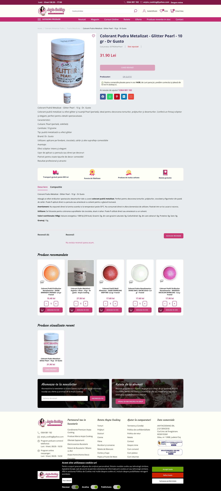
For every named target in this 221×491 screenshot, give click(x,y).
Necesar (66, 487)
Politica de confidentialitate (138, 430)
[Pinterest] (117, 97)
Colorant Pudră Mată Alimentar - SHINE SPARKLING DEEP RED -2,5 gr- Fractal (110, 290)
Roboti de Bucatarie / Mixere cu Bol (79, 449)
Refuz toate (167, 475)
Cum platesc (132, 453)
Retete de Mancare (105, 449)
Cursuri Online (111, 19)
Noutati (82, 19)
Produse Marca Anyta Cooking (80, 436)
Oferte (138, 19)
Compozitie (56, 186)
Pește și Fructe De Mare (107, 457)
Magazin (95, 19)
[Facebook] (103, 97)
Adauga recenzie (173, 236)
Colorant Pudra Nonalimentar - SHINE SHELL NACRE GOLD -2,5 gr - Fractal (140, 290)
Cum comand (133, 449)
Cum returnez (133, 457)
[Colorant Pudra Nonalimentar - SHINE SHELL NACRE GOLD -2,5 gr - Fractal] (140, 273)
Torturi (100, 426)
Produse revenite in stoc (159, 19)
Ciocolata (71, 459)
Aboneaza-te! (97, 398)
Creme (100, 437)
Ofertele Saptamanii (76, 440)
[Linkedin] (124, 97)
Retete (127, 19)
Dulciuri (100, 433)
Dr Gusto (127, 77)
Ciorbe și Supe (103, 453)
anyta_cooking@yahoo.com (52, 437)
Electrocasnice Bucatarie (78, 444)
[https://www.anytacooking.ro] (52, 11)
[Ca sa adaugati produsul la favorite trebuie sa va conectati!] (93, 36)
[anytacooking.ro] (51, 423)
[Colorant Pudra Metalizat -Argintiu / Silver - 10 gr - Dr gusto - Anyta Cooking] (81, 273)
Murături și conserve (106, 445)
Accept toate (168, 469)
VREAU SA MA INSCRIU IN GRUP (130, 401)
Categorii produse (51, 19)
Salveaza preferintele (167, 481)
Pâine (99, 441)
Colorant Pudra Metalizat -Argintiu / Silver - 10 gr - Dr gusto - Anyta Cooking (81, 290)
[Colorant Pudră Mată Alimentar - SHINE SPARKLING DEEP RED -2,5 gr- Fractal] (110, 273)
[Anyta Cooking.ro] (48, 475)
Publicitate (106, 487)
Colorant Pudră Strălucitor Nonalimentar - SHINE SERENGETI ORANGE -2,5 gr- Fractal (51, 291)
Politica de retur (134, 433)
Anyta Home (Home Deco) (78, 455)
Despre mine (132, 445)
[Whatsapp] (110, 97)
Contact (179, 19)
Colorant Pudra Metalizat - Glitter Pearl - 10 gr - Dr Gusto (51, 360)
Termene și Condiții (135, 426)
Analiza (85, 487)
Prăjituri (100, 430)
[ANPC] (170, 444)
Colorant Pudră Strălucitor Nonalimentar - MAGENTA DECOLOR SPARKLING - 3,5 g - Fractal (170, 291)
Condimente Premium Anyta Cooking (79, 431)
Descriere (43, 186)
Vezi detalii (67, 480)
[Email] (131, 97)
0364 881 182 (125, 90)
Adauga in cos (53, 310)
